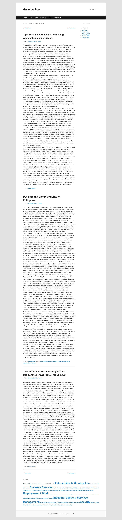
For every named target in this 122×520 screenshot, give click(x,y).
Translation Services (54, 505)
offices (68, 361)
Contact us (43, 17)
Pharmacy (55, 502)
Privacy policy (57, 17)
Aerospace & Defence (28, 483)
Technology (26, 505)
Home (25, 17)
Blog (36, 17)
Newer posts (71, 28)
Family (70, 494)
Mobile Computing (48, 502)
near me (64, 361)
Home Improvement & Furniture (45, 498)
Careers (54, 488)
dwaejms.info (31, 9)
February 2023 (86, 34)
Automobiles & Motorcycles (72, 483)
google (59, 361)
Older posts (26, 28)
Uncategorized (31, 188)
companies (54, 361)
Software (92, 502)
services (34, 363)
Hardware (33, 498)
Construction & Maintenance (91, 488)
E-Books (79, 490)
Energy (50, 494)
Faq (50, 17)
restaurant (25, 363)
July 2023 (84, 30)
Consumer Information (42, 490)
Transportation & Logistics (65, 505)
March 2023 (85, 32)
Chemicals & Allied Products (63, 488)
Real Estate (77, 502)
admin (39, 41)
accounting (43, 361)
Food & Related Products (78, 494)
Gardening (90, 494)
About (31, 17)
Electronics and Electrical (87, 490)
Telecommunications (34, 505)
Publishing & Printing (69, 502)
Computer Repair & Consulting (77, 488)
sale (30, 363)
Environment (66, 494)
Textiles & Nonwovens (44, 505)
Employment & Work (35, 493)
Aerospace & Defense (38, 483)
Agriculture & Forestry (49, 483)
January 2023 (85, 36)
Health (36, 498)
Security (85, 502)
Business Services (41, 487)
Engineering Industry (57, 494)
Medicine (41, 502)
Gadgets (86, 494)
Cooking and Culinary (53, 490)
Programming (61, 502)
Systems (97, 502)
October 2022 (85, 37)
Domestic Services (72, 490)
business (48, 361)
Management (31, 502)
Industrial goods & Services (70, 497)
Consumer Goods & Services (30, 490)
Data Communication (63, 490)
